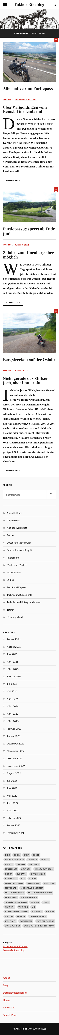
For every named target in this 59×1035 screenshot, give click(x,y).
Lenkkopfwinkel (14, 883)
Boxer (36, 855)
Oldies (10, 579)
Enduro (21, 864)
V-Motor (23, 907)
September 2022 (16, 765)
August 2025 (14, 646)
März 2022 (13, 810)
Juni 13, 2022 (22, 245)
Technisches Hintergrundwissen (24, 602)
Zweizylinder (12, 926)
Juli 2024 (12, 683)
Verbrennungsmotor (16, 912)
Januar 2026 (13, 639)
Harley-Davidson (44, 869)
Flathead (34, 864)
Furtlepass (11, 869)
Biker (17, 855)
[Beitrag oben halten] (56, 39)
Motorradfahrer (14, 893)
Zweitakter (26, 921)
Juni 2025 (12, 654)
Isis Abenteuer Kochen (15, 946)
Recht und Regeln (16, 587)
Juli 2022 (12, 780)
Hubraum (21, 874)
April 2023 (12, 713)
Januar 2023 (13, 735)
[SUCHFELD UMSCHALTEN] (54, 4)
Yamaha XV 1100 (38, 916)
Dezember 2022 (15, 743)
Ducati (9, 864)
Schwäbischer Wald (16, 902)
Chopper (32, 860)
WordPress (39, 1029)
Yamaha (21, 916)
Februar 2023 (14, 728)
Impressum (13, 557)
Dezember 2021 (15, 832)
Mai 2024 (12, 691)
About (6, 977)
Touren (10, 609)
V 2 (33, 907)
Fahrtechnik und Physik (19, 550)
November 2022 (15, 750)
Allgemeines (13, 520)
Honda (8, 874)
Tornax (35, 902)
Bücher (10, 535)
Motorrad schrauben (40, 893)
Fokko (7, 99)
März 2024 (13, 706)
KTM (23, 879)
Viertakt (37, 912)
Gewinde (26, 869)
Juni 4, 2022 (21, 370)
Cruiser (45, 860)
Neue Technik (14, 572)
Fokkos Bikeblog (29, 4)
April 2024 (12, 698)
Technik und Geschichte (19, 594)
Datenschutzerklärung (19, 542)
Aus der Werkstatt (17, 527)
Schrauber (11, 897)
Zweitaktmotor (45, 921)
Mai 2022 (12, 795)
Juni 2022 (12, 788)
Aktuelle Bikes (14, 512)
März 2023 (13, 721)
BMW (26, 855)
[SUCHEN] (51, 494)
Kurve (32, 879)
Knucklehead (38, 874)
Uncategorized (15, 616)
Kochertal (11, 879)
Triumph (9, 907)
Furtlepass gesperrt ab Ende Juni (29, 231)
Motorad (49, 883)
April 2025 (12, 661)
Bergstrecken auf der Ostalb (29, 359)
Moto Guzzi (34, 883)
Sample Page (10, 1014)
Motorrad (11, 888)
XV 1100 (9, 916)
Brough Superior (14, 860)
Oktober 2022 (14, 758)
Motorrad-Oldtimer (32, 888)
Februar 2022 (14, 817)
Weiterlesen (13, 180)
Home (6, 1000)
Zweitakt (10, 921)
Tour (46, 902)
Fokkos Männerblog (14, 950)
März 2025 (13, 669)
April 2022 (12, 803)
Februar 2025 (14, 676)
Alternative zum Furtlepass (28, 88)
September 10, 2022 (26, 99)
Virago (50, 912)
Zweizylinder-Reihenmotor (39, 926)
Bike (7, 855)
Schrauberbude (29, 897)
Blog (5, 985)
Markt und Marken (17, 564)
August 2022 (14, 773)
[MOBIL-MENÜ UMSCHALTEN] (5, 4)
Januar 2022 (13, 825)
